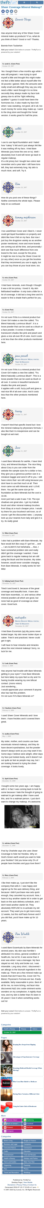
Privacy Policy (22, 1185)
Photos (26, 1169)
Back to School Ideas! (13, 1124)
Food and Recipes (30, 1155)
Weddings (27, 1172)
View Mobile (27, 1182)
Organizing (7, 1165)
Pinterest (9, 1127)
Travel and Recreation (11, 1172)
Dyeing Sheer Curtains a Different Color (26, 1094)
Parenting (27, 1165)
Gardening (29, 1120)
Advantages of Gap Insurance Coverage (26, 1057)
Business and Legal (10, 1144)
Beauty (23, 1029)
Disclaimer (11, 1185)
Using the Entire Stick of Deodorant (24, 1106)
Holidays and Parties (31, 1158)
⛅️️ (38, 1187)
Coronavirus (28, 1148)
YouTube (29, 1127)
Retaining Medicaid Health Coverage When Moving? (27, 1069)
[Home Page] (8, 1)
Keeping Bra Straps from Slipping (24, 1044)
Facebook (29, 1124)
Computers (27, 1144)
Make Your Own (29, 1162)
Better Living (8, 1141)
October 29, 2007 (10, 1032)
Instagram (10, 1131)
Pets (5, 1169)
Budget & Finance (30, 1141)
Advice (35, 1029)
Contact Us (32, 1185)
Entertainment (8, 1155)
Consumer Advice (10, 1148)
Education (27, 1151)
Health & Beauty (9, 1029)
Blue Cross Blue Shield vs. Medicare (25, 1081)
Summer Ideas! (10, 1120)
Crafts (6, 1151)
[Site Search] (37, 2)
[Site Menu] (24, 2)
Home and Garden (10, 1162)
